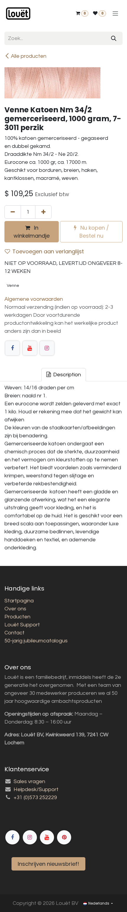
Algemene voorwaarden (33, 299)
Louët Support (22, 625)
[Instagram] (47, 348)
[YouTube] (30, 348)
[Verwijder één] (12, 212)
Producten (17, 617)
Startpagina (19, 601)
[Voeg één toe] (43, 212)
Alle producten (28, 56)
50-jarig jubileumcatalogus (36, 641)
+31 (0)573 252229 (35, 797)
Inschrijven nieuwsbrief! (48, 864)
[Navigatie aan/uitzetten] (115, 13)
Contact (14, 633)
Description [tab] (66, 374)
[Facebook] (12, 348)
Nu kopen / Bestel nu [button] (94, 231)
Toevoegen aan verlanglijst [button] (48, 251)
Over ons (15, 609)
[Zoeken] (114, 38)
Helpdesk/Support (36, 789)
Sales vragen (29, 781)
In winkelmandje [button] (32, 231)
